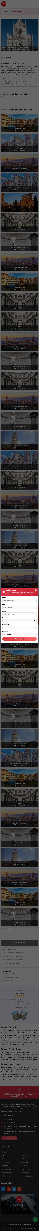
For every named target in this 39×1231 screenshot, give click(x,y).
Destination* (5, 631)
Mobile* (4, 611)
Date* (3, 617)
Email (3, 604)
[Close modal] (36, 590)
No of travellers (6, 624)
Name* (4, 597)
